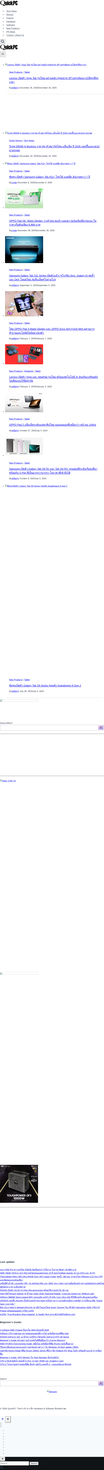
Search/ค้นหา (6, 723)
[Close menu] (0, 1425)
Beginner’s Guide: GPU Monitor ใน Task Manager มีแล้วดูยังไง (29, 1357)
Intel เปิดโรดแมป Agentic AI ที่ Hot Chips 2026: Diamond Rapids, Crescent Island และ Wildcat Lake (47, 1294)
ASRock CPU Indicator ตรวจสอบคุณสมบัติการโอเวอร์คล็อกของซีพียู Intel (34, 1333)
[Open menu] (3, 54)
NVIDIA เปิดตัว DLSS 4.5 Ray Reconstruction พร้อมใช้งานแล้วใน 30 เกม (34, 1290)
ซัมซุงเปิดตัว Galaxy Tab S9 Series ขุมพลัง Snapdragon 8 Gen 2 (45, 685)
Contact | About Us (15, 35)
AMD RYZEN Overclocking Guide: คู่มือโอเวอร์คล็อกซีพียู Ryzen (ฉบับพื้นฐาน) (36, 1344)
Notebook (28, 371)
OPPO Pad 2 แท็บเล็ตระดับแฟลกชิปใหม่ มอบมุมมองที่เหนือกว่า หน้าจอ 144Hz (52, 424)
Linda (14, 182)
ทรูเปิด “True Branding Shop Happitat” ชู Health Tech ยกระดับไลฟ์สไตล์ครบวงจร (37, 1314)
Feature (10, 18)
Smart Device (15, 140)
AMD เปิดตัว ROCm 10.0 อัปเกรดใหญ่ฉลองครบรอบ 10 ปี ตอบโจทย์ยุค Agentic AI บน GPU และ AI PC (47, 1273)
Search (3, 1379)
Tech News (11, 11)
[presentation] (54, 64)
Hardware (10, 21)
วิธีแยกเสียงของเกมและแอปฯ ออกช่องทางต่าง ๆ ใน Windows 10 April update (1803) (39, 1347)
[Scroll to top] (2, 1419)
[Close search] (2, 1459)
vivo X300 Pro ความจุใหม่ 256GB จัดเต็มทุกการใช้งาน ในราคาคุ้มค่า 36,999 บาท (38, 1270)
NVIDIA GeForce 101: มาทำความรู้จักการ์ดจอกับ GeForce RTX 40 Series (34, 1337)
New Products (13, 28)
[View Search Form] (2, 41)
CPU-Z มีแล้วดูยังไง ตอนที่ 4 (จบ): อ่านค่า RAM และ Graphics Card (31, 1361)
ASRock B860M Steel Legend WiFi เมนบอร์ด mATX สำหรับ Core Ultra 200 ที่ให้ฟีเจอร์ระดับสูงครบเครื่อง (49, 1297)
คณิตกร (15, 88)
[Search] (100, 727)
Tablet (27, 72)
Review (9, 14)
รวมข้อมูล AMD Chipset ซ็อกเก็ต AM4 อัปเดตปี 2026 (24, 1330)
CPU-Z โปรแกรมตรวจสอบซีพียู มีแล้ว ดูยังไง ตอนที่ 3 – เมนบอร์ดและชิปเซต (35, 1364)
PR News (10, 32)
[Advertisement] (54, 112)
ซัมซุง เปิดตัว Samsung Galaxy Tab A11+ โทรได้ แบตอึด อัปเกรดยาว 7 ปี (49, 176)
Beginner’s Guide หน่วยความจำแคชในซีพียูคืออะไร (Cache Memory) (32, 1340)
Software (10, 25)
